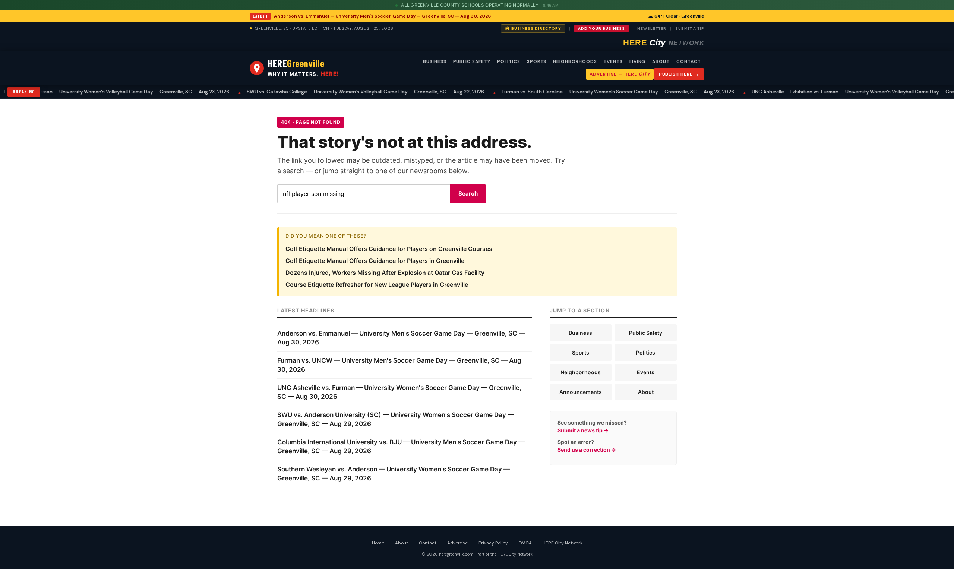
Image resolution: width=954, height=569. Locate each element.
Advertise (457, 543)
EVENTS (613, 61)
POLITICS (508, 61)
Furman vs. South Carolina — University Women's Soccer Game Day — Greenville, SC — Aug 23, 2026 (596, 92)
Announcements (580, 392)
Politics (645, 352)
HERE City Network (562, 543)
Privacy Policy (493, 543)
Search (468, 193)
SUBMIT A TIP (689, 28)
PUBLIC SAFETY (471, 61)
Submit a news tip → (583, 430)
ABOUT (661, 61)
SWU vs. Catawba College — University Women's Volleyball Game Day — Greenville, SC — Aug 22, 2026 (344, 92)
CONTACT (688, 61)
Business (580, 333)
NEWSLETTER (651, 28)
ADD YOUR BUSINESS (601, 28)
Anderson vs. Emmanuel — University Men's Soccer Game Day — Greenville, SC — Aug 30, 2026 (382, 16)
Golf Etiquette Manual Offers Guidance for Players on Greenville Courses (388, 248)
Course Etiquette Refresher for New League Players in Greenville (376, 284)
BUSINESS (434, 61)
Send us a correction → (586, 449)
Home (378, 543)
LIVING (637, 61)
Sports (580, 352)
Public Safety (645, 333)
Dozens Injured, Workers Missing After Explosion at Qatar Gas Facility (384, 272)
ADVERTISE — (620, 74)
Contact (427, 543)
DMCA (525, 543)
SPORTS (537, 61)
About (646, 392)
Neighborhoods (580, 372)
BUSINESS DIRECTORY (536, 28)
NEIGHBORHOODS (575, 61)
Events (645, 372)
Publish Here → (679, 74)
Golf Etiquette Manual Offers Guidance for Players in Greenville (374, 260)
